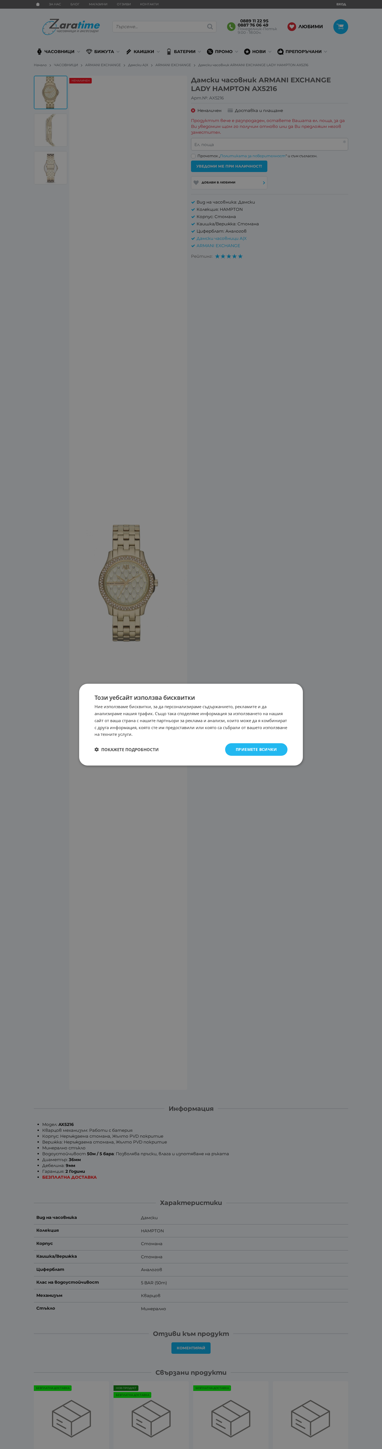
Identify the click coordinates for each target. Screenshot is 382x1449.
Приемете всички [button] (256, 749)
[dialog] (191, 724)
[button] (127, 749)
